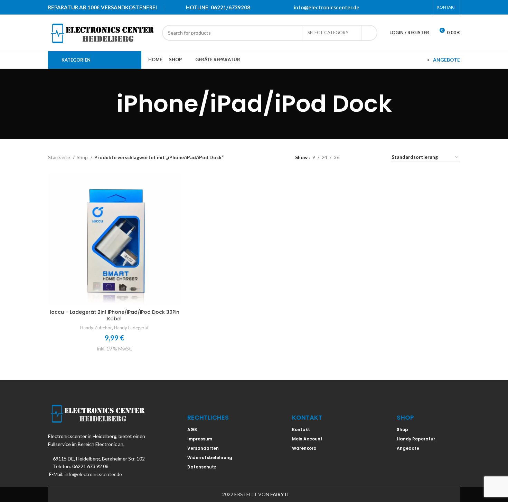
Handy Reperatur (416, 439)
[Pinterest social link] (407, 7)
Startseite (59, 157)
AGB (192, 429)
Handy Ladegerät (131, 327)
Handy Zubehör (96, 327)
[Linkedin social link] (416, 7)
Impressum (199, 439)
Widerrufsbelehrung (209, 457)
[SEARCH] (369, 33)
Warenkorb (304, 448)
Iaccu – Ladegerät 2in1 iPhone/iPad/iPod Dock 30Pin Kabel (114, 315)
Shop (83, 157)
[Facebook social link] (389, 7)
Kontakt (301, 429)
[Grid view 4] (377, 157)
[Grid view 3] (366, 157)
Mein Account (307, 439)
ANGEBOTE (446, 60)
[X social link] (398, 7)
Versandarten (203, 448)
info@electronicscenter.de (326, 7)
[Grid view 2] (355, 157)
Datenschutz (201, 467)
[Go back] (107, 104)
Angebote (408, 448)
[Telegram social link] (425, 7)
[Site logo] (101, 32)
